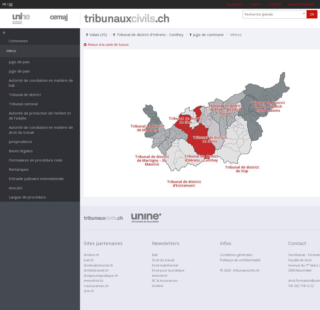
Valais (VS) (97, 34)
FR (4, 4)
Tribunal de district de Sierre (210, 139)
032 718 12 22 (304, 286)
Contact (274, 4)
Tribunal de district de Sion (186, 120)
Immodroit (159, 275)
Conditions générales (236, 254)
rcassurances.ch (96, 286)
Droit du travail (163, 260)
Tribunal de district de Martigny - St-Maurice (152, 160)
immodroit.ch (93, 280)
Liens (255, 4)
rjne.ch (89, 290)
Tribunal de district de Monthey (147, 128)
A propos (235, 4)
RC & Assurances (165, 280)
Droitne (157, 286)
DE (11, 4)
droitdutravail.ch (96, 270)
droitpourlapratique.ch (101, 275)
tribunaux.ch (126, 19)
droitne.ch (91, 254)
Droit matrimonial (165, 265)
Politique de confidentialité (240, 260)
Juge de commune (208, 34)
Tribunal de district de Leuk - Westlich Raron (225, 109)
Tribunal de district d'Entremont (184, 183)
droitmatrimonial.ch (98, 265)
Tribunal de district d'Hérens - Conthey (150, 34)
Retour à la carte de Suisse (107, 44)
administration (299, 296)
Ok (312, 14)
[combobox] (274, 14)
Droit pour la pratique (168, 270)
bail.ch (89, 260)
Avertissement (301, 4)
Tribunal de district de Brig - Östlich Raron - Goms (268, 106)
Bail (155, 254)
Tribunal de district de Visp (242, 169)
